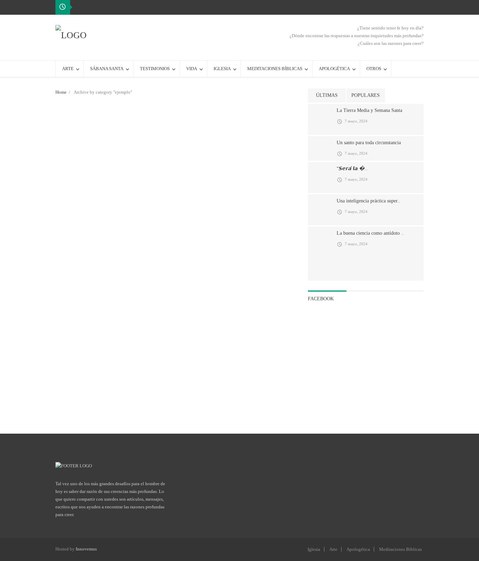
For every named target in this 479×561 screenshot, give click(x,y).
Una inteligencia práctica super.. (368, 200)
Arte (333, 549)
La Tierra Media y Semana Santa (369, 110)
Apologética (358, 549)
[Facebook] (406, 6)
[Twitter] (418, 6)
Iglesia (314, 549)
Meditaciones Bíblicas (400, 549)
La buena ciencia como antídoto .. (370, 233)
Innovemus (86, 549)
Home (61, 92)
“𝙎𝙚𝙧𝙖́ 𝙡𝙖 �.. (352, 168)
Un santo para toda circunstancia (369, 142)
